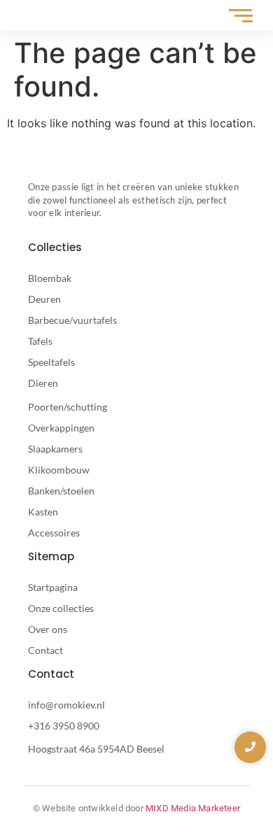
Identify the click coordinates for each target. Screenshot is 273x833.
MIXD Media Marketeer (193, 808)
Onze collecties (61, 608)
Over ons (47, 629)
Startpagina (53, 587)
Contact (45, 650)
